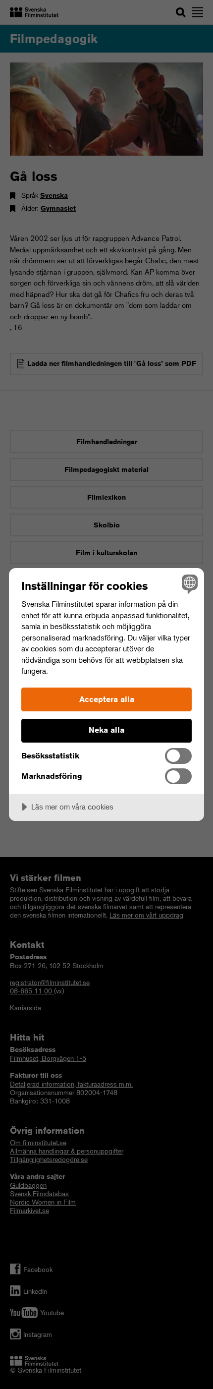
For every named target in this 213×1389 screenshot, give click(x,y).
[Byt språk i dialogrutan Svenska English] (188, 583)
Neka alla (106, 730)
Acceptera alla (106, 699)
